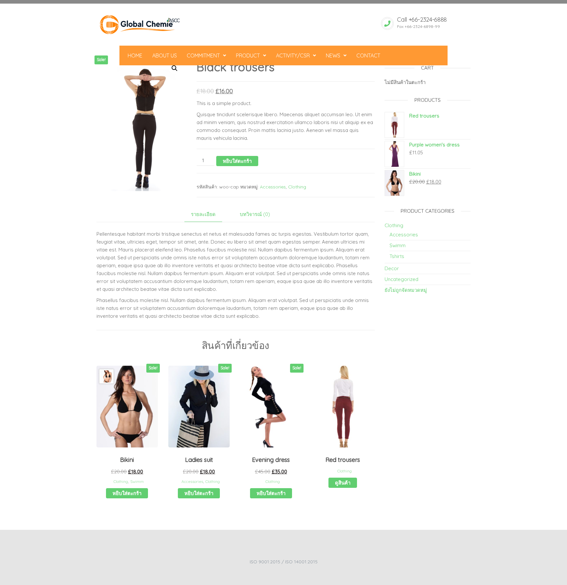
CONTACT (368, 55)
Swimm (137, 481)
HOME (135, 55)
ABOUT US (164, 55)
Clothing (297, 187)
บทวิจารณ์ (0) (255, 214)
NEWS (333, 55)
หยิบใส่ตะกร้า (237, 161)
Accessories (273, 187)
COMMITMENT (203, 55)
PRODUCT (248, 55)
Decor (392, 268)
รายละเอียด (203, 214)
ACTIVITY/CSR (293, 55)
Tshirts (396, 256)
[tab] (208, 214)
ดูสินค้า (342, 483)
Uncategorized (401, 279)
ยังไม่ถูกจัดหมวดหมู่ (406, 290)
